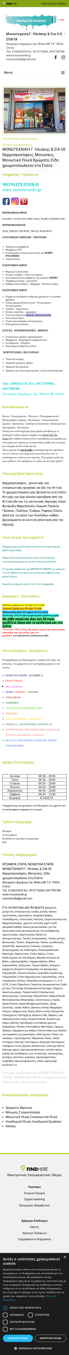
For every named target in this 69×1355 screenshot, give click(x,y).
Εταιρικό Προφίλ (34, 1193)
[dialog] (34, 1304)
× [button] (64, 1257)
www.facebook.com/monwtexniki (30, 635)
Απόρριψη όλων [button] (50, 1338)
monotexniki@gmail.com (17, 898)
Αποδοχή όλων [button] (17, 1338)
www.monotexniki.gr (21, 189)
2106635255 (19, 51)
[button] (34, 1348)
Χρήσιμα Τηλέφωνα (34, 1233)
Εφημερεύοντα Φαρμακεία (34, 1239)
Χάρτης (34, 1226)
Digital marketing (34, 1199)
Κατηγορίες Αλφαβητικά (34, 1205)
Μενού (8, 72)
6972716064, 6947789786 (49, 51)
